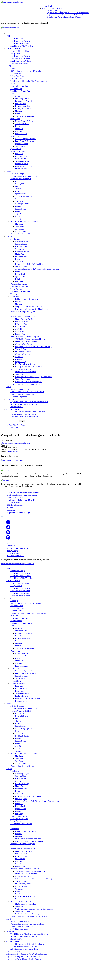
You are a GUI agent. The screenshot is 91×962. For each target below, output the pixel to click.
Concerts (18, 96)
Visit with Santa (21, 349)
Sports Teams (20, 146)
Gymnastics (19, 249)
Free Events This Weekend (20, 41)
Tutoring (13, 294)
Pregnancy (19, 281)
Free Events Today (17, 38)
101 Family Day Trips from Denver (23, 404)
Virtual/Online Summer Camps (22, 234)
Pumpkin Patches (21, 334)
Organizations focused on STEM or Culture (31, 309)
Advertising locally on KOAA (18, 548)
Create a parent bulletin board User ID (21, 500)
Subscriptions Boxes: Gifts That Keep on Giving (33, 347)
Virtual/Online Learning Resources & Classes (27, 392)
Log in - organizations (15, 497)
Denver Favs (10, 399)
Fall (7, 314)
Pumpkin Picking (21, 134)
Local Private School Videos (21, 91)
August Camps (20, 231)
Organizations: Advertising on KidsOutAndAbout (65, 17)
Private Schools (16, 89)
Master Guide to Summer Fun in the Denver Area (28, 384)
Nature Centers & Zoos (24, 121)
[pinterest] (8, 532)
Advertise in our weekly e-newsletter (24, 417)
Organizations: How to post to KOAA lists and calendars (68, 13)
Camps (8, 171)
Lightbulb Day (20, 362)
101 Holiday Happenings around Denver (30, 339)
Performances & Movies (24, 101)
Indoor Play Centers (17, 76)
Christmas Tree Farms (23, 344)
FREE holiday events (23, 352)
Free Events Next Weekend (20, 43)
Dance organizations (22, 106)
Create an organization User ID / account (22, 495)
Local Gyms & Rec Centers (25, 141)
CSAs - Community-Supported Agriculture (26, 71)
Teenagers (19, 219)
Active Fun (14, 136)
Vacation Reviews (22, 161)
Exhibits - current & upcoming (26, 299)
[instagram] (8, 537)
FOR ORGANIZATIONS (52, 8)
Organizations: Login (54, 11)
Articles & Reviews (17, 151)
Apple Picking (20, 131)
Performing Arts (21, 256)
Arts (12, 94)
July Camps (19, 229)
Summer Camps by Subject (20, 179)
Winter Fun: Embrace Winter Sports (28, 382)
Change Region (48, 6)
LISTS (8, 66)
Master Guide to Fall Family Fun (22, 317)
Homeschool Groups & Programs (22, 311)
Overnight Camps (21, 184)
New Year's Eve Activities (25, 364)
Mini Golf (19, 129)
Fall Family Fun (12, 427)
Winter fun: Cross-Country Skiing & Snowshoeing (34, 377)
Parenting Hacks (21, 156)
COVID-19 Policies (14, 502)
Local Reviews (20, 159)
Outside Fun (15, 119)
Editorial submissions (15, 505)
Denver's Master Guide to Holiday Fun (25, 337)
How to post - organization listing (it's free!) (23, 492)
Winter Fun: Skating (22, 379)
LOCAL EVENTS (13, 49)
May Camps (19, 224)
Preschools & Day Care (19, 86)
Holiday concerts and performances (28, 367)
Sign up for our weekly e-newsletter (23, 414)
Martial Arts (19, 254)
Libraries (18, 301)
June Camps (19, 226)
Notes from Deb (16, 407)
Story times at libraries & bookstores (28, 307)
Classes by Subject (22, 241)
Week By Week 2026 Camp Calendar (24, 221)
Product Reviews (21, 164)
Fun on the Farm (16, 73)
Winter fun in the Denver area (21, 369)
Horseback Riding (22, 251)
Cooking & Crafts (22, 204)
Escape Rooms (16, 79)
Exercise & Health (22, 246)
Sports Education (21, 144)
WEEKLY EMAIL (13, 409)
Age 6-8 (18, 214)
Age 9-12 (18, 216)
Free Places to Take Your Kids (21, 46)
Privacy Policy (12, 551)
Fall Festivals (20, 327)
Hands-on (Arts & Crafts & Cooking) (29, 264)
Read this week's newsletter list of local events (27, 412)
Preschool (19, 211)
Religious (18, 206)
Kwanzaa (18, 359)
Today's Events (16, 53)
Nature (17, 199)
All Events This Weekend (20, 58)
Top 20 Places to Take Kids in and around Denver (29, 402)
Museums (14, 84)
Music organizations (22, 99)
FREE (8, 36)
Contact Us (11, 510)
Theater (18, 189)
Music (17, 186)
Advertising (11, 507)
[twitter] (8, 527)
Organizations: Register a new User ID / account (65, 15)
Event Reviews (21, 169)
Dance (17, 191)
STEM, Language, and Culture (26, 196)
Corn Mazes (19, 332)
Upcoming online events (19, 389)
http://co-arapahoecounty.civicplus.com (15, 443)
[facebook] (8, 522)
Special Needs (15, 149)
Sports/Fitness (20, 194)
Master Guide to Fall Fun (19, 51)
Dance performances (23, 109)
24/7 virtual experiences (19, 397)
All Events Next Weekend (20, 64)
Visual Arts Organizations (24, 116)
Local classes (15, 239)
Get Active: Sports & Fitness (25, 139)
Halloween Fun (21, 324)
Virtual (8, 387)
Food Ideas (19, 154)
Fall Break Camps (17, 174)
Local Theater (20, 104)
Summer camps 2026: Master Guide (23, 176)
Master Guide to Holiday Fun (26, 342)
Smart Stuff (14, 296)
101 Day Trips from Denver (16, 425)
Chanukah (19, 357)
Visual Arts (19, 201)
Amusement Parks (22, 124)
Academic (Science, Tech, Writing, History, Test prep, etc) (37, 269)
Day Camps (19, 181)
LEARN (9, 236)
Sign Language (21, 266)
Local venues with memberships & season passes (28, 81)
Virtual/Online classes (18, 284)
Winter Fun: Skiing (22, 374)
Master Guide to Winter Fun (25, 372)
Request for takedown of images (19, 513)
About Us (10, 543)
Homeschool (20, 274)
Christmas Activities (22, 354)
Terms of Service (13, 553)
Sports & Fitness (21, 244)
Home (44, 4)
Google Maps (13, 451)
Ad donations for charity (16, 556)
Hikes (17, 126)
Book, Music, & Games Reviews (27, 166)
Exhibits (18, 114)
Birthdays (14, 69)
